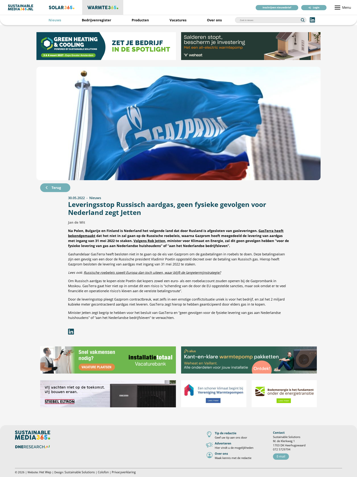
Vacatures (178, 20)
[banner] (106, 46)
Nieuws (55, 20)
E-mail (281, 456)
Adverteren (223, 443)
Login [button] (316, 7)
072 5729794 (281, 449)
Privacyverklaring (124, 472)
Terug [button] (56, 187)
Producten (140, 20)
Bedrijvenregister (96, 20)
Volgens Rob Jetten (149, 240)
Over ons (214, 20)
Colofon (103, 472)
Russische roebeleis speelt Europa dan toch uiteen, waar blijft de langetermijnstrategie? (152, 272)
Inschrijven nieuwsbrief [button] (277, 7)
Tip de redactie (225, 433)
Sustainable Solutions (80, 472)
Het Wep (45, 472)
